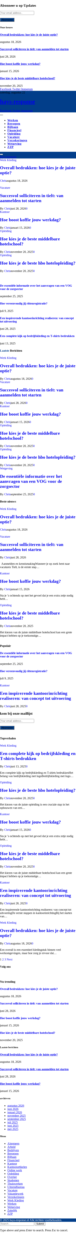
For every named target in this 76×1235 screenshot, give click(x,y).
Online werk (14, 1170)
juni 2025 (12, 1125)
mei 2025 (12, 1129)
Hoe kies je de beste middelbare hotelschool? (27, 78)
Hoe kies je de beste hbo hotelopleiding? (37, 263)
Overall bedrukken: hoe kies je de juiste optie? (29, 34)
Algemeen (13, 1143)
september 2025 (16, 1119)
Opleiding (14, 133)
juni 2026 (12, 1109)
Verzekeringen (17, 140)
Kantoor (5, 211)
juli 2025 (12, 1122)
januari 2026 (14, 1112)
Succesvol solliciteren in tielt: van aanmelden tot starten (34, 49)
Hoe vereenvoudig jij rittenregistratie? (23, 303)
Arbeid (11, 1146)
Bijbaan (12, 127)
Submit (40, 1223)
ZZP (10, 147)
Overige (12, 1177)
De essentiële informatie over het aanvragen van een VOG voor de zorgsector (31, 481)
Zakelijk (12, 1210)
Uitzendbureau (16, 1187)
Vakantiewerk (15, 1193)
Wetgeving (14, 143)
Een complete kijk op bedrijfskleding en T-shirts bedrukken (37, 336)
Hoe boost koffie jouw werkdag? (20, 63)
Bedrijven (13, 1150)
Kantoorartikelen (17, 1166)
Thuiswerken (15, 1183)
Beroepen (13, 123)
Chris (3, 180)
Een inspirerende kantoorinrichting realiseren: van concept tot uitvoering (35, 696)
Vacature (13, 137)
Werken (12, 120)
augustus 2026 (15, 1105)
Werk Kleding (8, 160)
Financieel (14, 130)
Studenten (13, 1180)
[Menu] (1, 115)
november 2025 (16, 1115)
